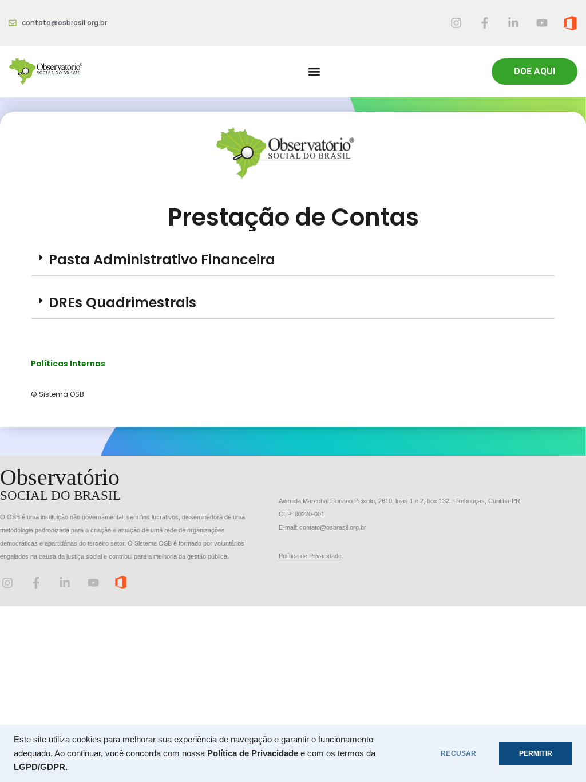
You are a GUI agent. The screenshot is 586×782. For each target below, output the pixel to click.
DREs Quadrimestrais (122, 302)
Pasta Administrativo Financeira (162, 259)
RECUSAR (458, 753)
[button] (313, 71)
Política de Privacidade (310, 555)
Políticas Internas (68, 363)
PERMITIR (535, 753)
